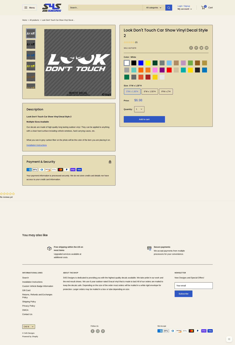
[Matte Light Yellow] (155, 76)
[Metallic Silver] (126, 69)
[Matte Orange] (140, 76)
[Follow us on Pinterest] (103, 331)
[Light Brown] (176, 62)
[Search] (168, 8)
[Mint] (133, 69)
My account (184, 9)
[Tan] (176, 69)
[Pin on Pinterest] (196, 48)
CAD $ (26, 327)
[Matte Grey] (133, 76)
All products (34, 20)
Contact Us (27, 314)
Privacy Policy (28, 306)
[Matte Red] (148, 76)
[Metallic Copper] (197, 62)
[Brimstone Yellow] (148, 62)
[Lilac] (183, 62)
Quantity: (128, 109)
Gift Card (26, 290)
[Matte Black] (197, 69)
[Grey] (162, 62)
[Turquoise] (183, 69)
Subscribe (183, 294)
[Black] (133, 62)
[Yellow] (190, 69)
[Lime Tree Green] (190, 62)
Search (25, 277)
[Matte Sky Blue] (204, 69)
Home (24, 20)
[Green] (155, 62)
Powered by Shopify (30, 336)
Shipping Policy (29, 301)
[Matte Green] (126, 76)
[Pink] (155, 69)
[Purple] (162, 69)
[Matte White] (162, 76)
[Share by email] (206, 48)
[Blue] (140, 62)
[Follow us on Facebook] (93, 331)
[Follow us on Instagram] (98, 331)
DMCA (25, 310)
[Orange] (140, 69)
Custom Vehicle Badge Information (37, 286)
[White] (126, 62)
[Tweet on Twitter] (201, 48)
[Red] (169, 69)
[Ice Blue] (169, 62)
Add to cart (144, 119)
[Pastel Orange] (148, 69)
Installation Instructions (37, 145)
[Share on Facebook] (191, 48)
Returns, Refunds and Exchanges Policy (37, 296)
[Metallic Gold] (204, 62)
